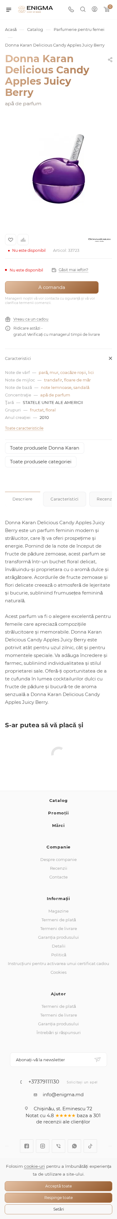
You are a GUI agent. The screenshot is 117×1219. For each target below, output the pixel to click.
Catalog (58, 800)
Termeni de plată (58, 919)
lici (91, 372)
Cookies (58, 972)
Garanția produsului (58, 937)
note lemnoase (56, 387)
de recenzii (48, 1122)
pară (43, 372)
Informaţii (58, 898)
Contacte (58, 876)
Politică (58, 954)
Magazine (58, 910)
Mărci (58, 825)
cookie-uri (34, 1166)
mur (54, 372)
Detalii (59, 945)
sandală (81, 387)
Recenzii (58, 868)
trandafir (53, 379)
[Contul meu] (94, 10)
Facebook (26, 1146)
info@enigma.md (63, 1094)
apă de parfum (55, 394)
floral (51, 409)
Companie (58, 846)
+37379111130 (43, 1081)
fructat (37, 409)
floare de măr (77, 379)
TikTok (90, 1146)
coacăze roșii (73, 372)
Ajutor (58, 993)
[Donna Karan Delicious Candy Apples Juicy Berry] (58, 169)
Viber (58, 1146)
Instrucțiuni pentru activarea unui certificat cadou (58, 963)
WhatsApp (74, 1146)
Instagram (42, 1146)
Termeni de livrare (58, 928)
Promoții (58, 812)
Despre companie (58, 859)
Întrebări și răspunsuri (59, 1032)
